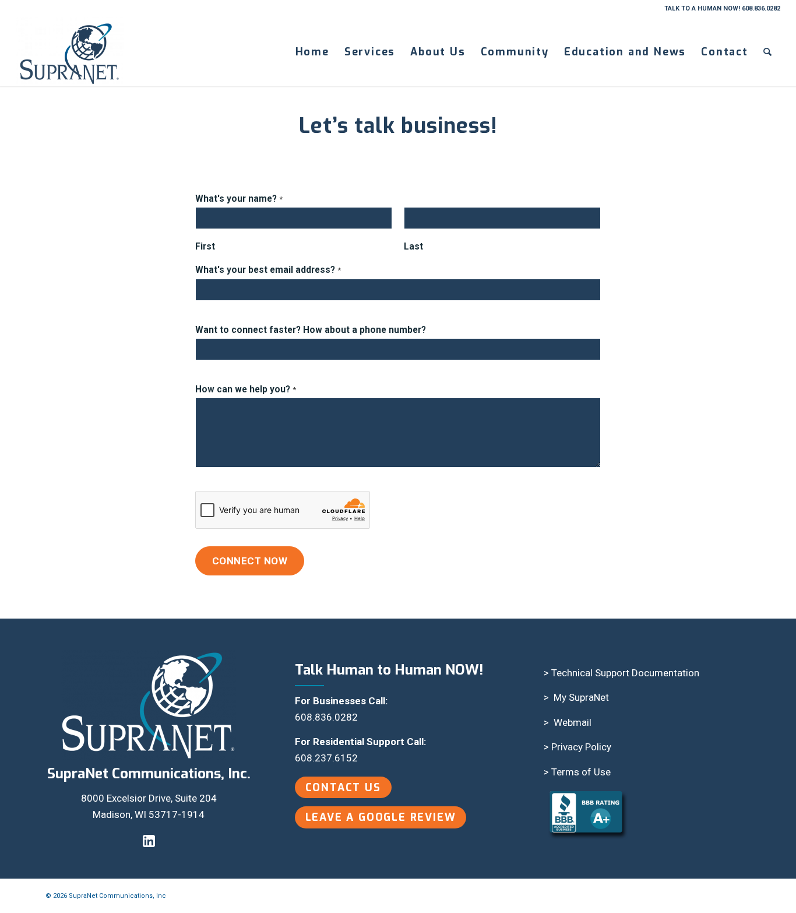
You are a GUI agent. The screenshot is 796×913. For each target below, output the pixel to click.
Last (413, 246)
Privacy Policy (581, 747)
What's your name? (239, 198)
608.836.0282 (326, 717)
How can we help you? (245, 389)
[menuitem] (312, 51)
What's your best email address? (268, 269)
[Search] (768, 51)
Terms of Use (581, 772)
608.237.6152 (326, 758)
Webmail (572, 722)
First (205, 246)
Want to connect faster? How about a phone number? (310, 329)
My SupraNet (581, 697)
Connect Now (250, 561)
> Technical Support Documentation (621, 673)
